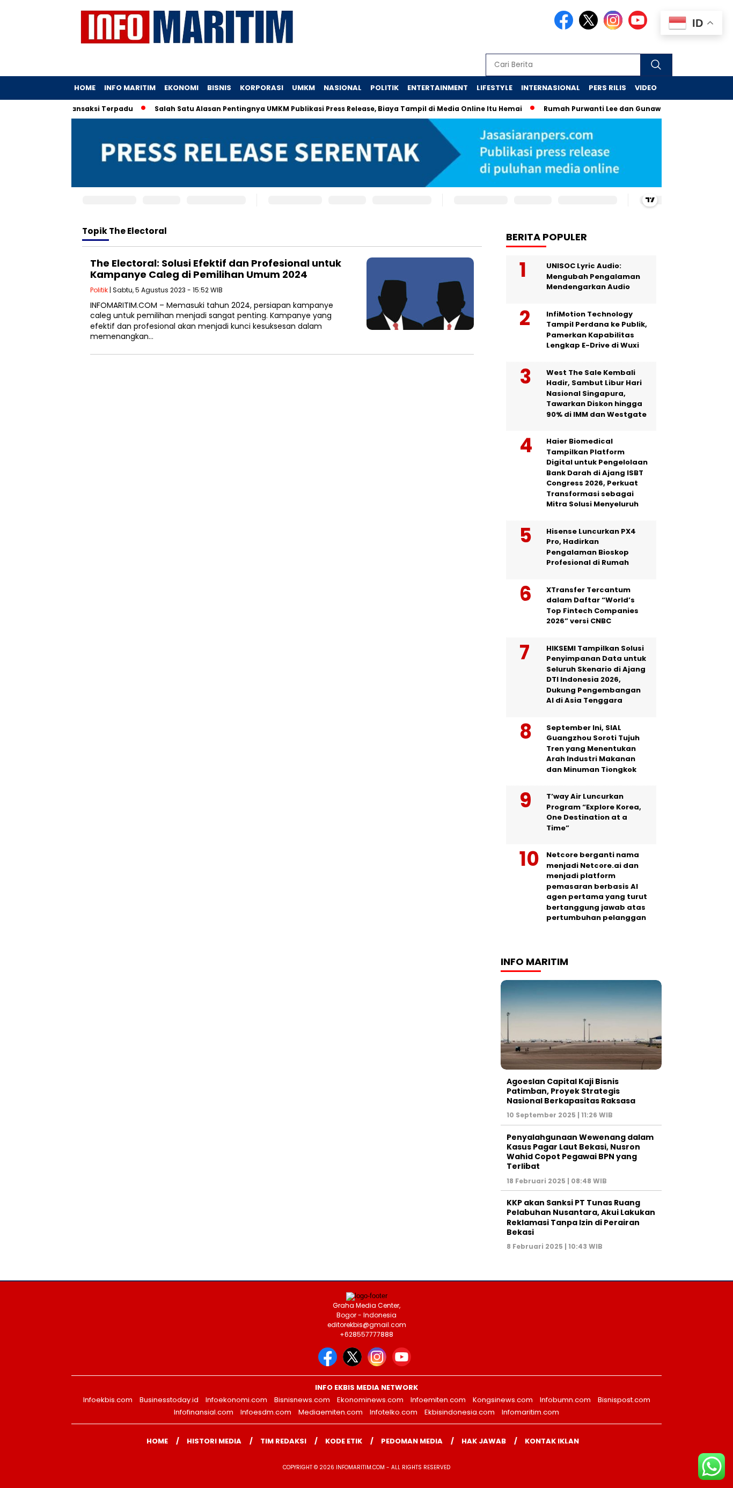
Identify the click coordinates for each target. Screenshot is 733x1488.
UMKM (303, 88)
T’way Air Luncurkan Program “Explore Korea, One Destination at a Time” (593, 812)
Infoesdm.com (265, 1412)
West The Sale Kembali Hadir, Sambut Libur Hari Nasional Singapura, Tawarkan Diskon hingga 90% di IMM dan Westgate (596, 393)
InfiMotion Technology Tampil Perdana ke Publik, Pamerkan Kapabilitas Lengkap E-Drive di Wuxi (596, 330)
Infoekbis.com (108, 1400)
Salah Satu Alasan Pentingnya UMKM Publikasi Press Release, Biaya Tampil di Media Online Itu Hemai (318, 108)
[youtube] (639, 27)
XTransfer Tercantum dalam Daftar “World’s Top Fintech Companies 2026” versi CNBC (592, 606)
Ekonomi (181, 88)
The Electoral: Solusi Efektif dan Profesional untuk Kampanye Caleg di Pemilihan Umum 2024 (215, 269)
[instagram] (615, 27)
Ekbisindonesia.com (459, 1412)
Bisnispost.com (624, 1400)
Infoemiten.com (438, 1400)
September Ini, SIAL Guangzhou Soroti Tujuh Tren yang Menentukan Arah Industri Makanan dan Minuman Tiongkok (593, 749)
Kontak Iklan (552, 1441)
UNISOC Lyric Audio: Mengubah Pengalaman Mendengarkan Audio (593, 276)
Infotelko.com (393, 1412)
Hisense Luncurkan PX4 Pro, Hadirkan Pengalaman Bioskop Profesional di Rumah (591, 547)
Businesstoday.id (169, 1400)
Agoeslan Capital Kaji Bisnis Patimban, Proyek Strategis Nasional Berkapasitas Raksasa (571, 1091)
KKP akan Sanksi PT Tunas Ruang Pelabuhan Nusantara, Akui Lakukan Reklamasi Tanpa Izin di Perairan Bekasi (581, 1217)
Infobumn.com (565, 1400)
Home (85, 88)
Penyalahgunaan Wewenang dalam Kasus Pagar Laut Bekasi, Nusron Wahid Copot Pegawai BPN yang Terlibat (580, 1152)
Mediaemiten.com (330, 1412)
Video (646, 88)
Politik (384, 88)
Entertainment (437, 88)
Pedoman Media (412, 1441)
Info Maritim (130, 88)
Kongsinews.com (503, 1400)
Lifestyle (494, 88)
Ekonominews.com (370, 1400)
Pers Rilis (607, 88)
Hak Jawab (483, 1441)
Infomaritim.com (530, 1412)
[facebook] (565, 27)
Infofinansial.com (203, 1412)
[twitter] (590, 27)
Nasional (343, 88)
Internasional (550, 88)
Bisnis (219, 88)
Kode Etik (343, 1441)
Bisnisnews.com (302, 1400)
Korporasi (261, 88)
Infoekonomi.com (236, 1400)
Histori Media (214, 1441)
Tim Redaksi (283, 1441)
